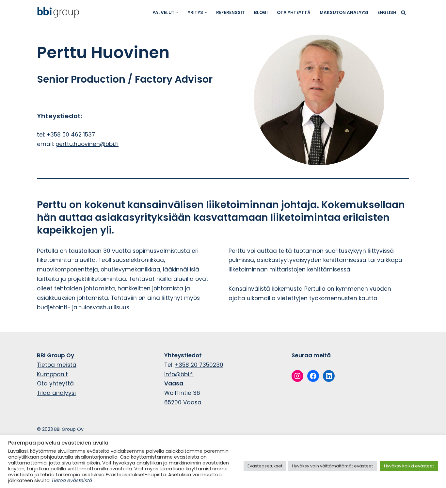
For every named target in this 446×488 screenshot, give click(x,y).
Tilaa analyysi (56, 393)
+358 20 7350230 (199, 365)
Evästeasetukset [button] (264, 466)
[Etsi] (403, 12)
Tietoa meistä (56, 365)
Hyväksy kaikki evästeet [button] (409, 466)
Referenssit (230, 12)
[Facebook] (313, 376)
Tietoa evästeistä (71, 480)
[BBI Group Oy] (60, 12)
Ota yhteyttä (294, 12)
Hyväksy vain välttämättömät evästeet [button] (332, 466)
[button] (177, 12)
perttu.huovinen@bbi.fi (87, 144)
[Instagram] (297, 376)
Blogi (261, 12)
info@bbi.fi (179, 374)
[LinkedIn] (329, 376)
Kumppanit (52, 374)
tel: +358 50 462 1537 (66, 134)
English (386, 12)
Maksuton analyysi (344, 12)
